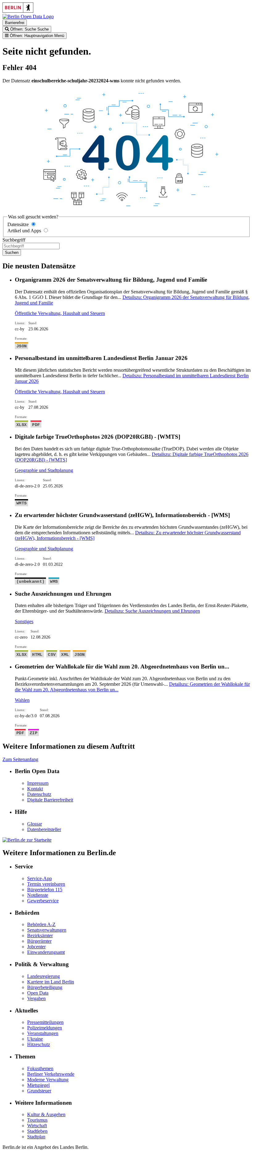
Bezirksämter (40, 935)
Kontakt (35, 788)
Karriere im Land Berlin (50, 981)
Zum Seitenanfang (20, 759)
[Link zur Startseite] (28, 16)
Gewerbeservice (43, 900)
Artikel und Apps (24, 230)
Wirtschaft (37, 1125)
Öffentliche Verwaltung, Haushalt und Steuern (60, 313)
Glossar (34, 823)
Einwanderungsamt (46, 952)
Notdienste (37, 895)
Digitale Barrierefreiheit (50, 799)
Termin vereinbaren (46, 884)
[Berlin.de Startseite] (27, 839)
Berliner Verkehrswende (50, 1074)
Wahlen (22, 700)
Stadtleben (37, 1131)
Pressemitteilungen (45, 1022)
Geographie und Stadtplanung (44, 470)
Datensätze (18, 224)
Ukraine (35, 1038)
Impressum (37, 783)
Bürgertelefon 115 (44, 889)
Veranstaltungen (42, 1033)
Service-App (39, 878)
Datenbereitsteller (44, 829)
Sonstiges (24, 621)
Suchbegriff (13, 239)
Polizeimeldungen (44, 1027)
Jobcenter (36, 946)
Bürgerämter (39, 941)
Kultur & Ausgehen (46, 1114)
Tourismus (37, 1120)
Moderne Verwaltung (47, 1079)
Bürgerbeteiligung (44, 987)
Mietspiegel (38, 1085)
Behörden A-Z (41, 924)
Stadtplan (36, 1136)
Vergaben (36, 998)
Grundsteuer (39, 1090)
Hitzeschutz (38, 1044)
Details (152, 611)
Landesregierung (43, 976)
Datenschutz (39, 794)
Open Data (37, 993)
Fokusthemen (40, 1068)
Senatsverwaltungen (46, 930)
